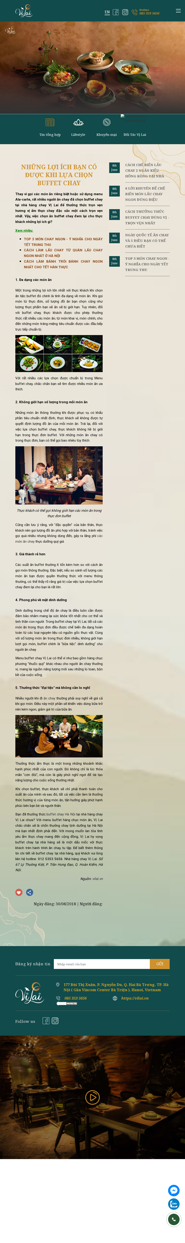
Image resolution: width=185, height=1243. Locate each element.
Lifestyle (78, 134)
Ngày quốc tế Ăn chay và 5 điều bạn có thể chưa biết (147, 240)
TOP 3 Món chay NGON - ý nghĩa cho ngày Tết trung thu (147, 264)
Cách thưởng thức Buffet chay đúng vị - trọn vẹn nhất (147, 217)
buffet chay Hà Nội (60, 814)
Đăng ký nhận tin (33, 963)
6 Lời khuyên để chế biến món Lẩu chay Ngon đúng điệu (145, 194)
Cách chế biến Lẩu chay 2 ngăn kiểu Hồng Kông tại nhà (144, 170)
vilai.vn (97, 879)
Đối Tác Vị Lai (135, 134)
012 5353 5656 (50, 859)
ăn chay (49, 698)
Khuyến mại (107, 134)
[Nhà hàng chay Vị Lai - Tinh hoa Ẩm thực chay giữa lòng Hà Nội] (24, 10)
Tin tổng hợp (50, 134)
